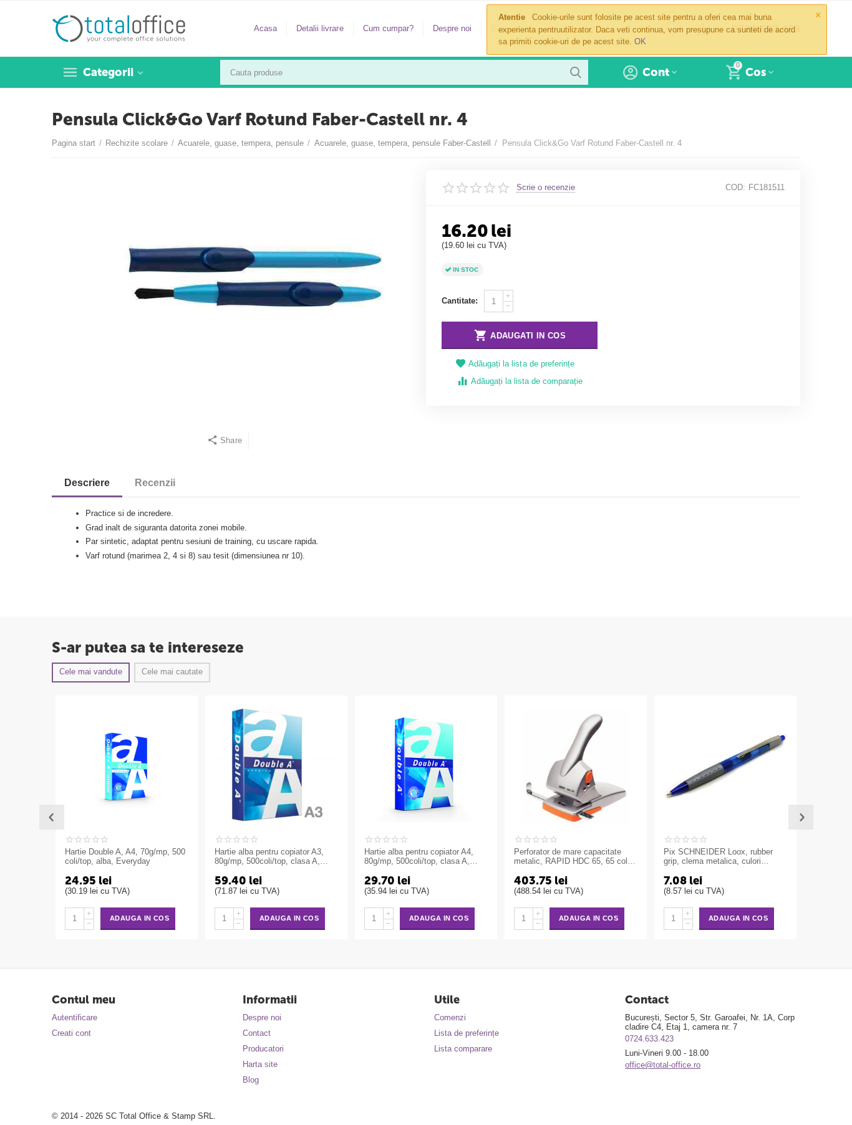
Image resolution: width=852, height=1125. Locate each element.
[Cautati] (575, 72)
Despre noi (452, 28)
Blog (251, 1079)
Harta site (260, 1064)
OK (640, 41)
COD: (735, 187)
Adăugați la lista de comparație (527, 381)
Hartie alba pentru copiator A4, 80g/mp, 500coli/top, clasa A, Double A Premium (418, 857)
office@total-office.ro (662, 1065)
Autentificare (74, 1017)
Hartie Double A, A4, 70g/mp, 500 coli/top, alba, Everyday (125, 856)
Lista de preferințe (466, 1033)
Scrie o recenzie (545, 187)
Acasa (265, 28)
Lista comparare (463, 1048)
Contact (257, 1033)
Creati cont (71, 1033)
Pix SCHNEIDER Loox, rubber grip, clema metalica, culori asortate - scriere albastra (718, 857)
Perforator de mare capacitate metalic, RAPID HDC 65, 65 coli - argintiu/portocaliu (574, 857)
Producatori (263, 1048)
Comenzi (450, 1017)
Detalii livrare (319, 28)
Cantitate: (460, 300)
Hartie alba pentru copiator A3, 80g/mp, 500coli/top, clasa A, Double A (269, 857)
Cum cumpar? (388, 28)
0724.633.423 (649, 1038)
